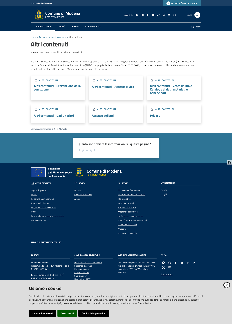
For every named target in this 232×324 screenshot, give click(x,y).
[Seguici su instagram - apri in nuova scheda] (141, 14)
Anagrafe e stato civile (128, 211)
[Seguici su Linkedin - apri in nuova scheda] (162, 14)
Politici (34, 194)
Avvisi (77, 198)
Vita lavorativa (124, 198)
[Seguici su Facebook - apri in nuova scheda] (146, 14)
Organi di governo (39, 190)
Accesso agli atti (103, 115)
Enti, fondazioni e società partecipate (47, 216)
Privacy (155, 115)
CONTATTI (35, 255)
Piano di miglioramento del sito (46, 242)
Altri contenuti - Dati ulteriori (54, 115)
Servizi (125, 183)
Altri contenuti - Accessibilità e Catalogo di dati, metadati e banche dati (171, 89)
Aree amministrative (40, 203)
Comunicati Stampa (83, 194)
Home (33, 37)
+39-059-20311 (53, 274)
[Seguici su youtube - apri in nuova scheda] (152, 14)
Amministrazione (43, 183)
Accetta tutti (67, 313)
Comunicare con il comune (87, 255)
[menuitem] (43, 27)
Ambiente (122, 228)
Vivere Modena (168, 183)
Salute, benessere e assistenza (131, 194)
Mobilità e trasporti (126, 203)
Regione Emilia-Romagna (41, 3)
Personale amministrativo (42, 198)
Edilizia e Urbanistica (127, 207)
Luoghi (164, 194)
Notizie (77, 190)
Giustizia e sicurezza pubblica (130, 216)
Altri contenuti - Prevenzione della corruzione (57, 87)
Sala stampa (80, 275)
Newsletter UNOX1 (83, 279)
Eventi (164, 190)
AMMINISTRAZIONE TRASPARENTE (132, 255)
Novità (82, 183)
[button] (197, 15)
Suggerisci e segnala (83, 265)
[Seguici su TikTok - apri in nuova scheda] (157, 14)
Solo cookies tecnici (42, 313)
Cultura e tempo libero (127, 224)
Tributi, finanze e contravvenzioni (132, 220)
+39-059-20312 (43, 278)
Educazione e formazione (129, 190)
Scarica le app (167, 274)
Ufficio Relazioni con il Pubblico (88, 262)
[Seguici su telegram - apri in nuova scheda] (136, 14)
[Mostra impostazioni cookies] (229, 162)
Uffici (33, 211)
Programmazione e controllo (43, 207)
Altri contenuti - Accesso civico (113, 86)
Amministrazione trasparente (52, 37)
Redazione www (81, 269)
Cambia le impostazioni (94, 313)
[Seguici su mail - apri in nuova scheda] (173, 14)
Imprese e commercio (127, 233)
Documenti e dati (38, 220)
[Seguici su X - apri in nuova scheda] (168, 14)
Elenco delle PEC (81, 272)
